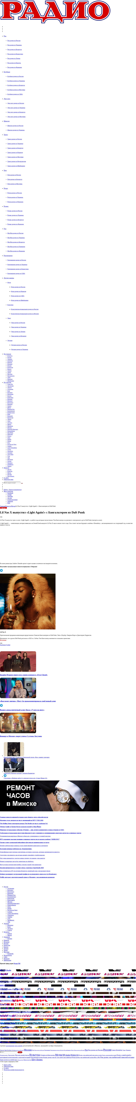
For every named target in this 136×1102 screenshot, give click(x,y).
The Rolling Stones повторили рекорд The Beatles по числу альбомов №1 (24, 823)
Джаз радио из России (18, 322)
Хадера (9, 461)
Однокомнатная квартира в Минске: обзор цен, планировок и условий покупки (25, 836)
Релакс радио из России (14, 211)
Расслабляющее (67, 1050)
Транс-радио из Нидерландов (16, 161)
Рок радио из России (13, 40)
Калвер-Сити (11, 412)
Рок (5, 36)
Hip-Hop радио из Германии (16, 246)
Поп (5, 170)
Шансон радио (27, 1060)
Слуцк (9, 449)
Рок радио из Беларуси (14, 49)
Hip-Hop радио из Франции (16, 251)
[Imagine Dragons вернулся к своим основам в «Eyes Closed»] (18, 671)
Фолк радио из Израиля (18, 291)
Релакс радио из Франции (15, 224)
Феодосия (10, 459)
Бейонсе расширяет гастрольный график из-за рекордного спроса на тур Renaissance (28, 874)
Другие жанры (9, 278)
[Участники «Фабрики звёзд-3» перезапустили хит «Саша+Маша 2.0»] (5, 776)
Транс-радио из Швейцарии (16, 166)
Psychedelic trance (7, 1008)
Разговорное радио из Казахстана (17, 269)
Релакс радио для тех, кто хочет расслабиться (57, 1057)
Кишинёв (10, 416)
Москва (9, 427)
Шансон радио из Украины (16, 130)
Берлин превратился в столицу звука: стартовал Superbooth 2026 (22, 868)
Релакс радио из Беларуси (15, 220)
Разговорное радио (37, 1057)
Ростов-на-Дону (11, 444)
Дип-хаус (7, 99)
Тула (8, 456)
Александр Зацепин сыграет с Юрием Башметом (19, 773)
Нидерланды (10, 376)
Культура (9, 471)
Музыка (9, 474)
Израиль (9, 362)
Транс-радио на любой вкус (8, 1060)
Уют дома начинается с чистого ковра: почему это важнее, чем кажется (22, 858)
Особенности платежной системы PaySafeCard (18, 1012)
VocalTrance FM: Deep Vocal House (13, 1031)
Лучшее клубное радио (47, 1055)
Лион (8, 421)
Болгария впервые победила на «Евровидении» (16, 849)
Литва (9, 372)
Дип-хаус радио (20, 1055)
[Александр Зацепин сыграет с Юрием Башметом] (14, 771)
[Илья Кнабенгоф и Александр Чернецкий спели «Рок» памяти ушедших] (14, 755)
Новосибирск (11, 431)
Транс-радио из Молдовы (15, 157)
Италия (9, 365)
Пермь (9, 441)
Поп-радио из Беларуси (14, 179)
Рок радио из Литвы (13, 58)
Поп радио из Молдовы (14, 184)
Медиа (9, 473)
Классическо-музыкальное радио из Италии (25, 314)
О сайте (6, 478)
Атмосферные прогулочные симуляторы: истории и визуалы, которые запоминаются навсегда (29, 852)
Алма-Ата (10, 384)
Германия (10, 360)
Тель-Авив (10, 454)
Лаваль (9, 419)
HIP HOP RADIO (7, 985)
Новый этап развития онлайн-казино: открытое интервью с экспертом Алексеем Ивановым (37, 997)
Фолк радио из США (17, 296)
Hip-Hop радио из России (15, 233)
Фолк (9, 282)
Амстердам (10, 386)
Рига (8, 442)
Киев (8, 414)
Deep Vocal (4, 1035)
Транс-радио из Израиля (15, 152)
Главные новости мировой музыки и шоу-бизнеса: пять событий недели (24, 817)
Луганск (9, 422)
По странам (7, 354)
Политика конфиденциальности (14, 1070)
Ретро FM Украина (7, 1016)
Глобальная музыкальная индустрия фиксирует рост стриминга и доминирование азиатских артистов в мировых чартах (40, 833)
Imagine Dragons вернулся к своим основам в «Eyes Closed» (24, 675)
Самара (9, 446)
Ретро (6, 188)
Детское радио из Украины (19, 349)
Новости (6, 468)
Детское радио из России (19, 345)
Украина (9, 359)
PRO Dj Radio (5, 970)
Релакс (6, 206)
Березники (10, 394)
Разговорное (8, 256)
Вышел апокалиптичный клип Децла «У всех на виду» (22, 710)
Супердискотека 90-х (8, 1027)
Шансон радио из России (15, 125)
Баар (8, 391)
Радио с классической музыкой (109, 1055)
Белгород (9, 392)
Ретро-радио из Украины (15, 197)
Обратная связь (8, 479)
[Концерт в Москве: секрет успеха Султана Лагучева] (18, 732)
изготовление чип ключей (14, 1046)
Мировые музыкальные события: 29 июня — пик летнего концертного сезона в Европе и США (32, 830)
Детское (9, 340)
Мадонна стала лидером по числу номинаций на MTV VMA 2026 (21, 820)
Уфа (8, 458)
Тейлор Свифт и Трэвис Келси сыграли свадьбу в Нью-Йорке (20, 826)
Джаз (9, 318)
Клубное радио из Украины (16, 81)
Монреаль (10, 426)
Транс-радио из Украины (15, 143)
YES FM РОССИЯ (7, 1001)
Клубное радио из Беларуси (16, 85)
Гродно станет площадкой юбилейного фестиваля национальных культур (24, 842)
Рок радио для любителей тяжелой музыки (117, 1057)
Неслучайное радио (8, 1042)
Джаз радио (11, 1055)
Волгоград (10, 402)
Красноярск (11, 900)
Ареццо (9, 387)
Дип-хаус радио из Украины (16, 107)
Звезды (9, 469)
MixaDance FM (6, 982)
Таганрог (9, 453)
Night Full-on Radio (7, 1023)
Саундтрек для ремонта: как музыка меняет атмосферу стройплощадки (22, 855)
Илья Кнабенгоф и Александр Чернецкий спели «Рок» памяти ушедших (26, 757)
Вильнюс (9, 399)
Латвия (9, 371)
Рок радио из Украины (14, 45)
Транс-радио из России (14, 139)
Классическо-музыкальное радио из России (24, 309)
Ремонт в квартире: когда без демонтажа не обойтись (16, 861)
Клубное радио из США (15, 94)
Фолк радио (20, 1059)
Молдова (9, 374)
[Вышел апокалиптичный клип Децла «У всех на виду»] (1, 706)
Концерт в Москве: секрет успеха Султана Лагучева (21, 736)
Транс (6, 135)
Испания (9, 364)
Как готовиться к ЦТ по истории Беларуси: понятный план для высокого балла (25, 871)
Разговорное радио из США (16, 273)
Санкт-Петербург (12, 447)
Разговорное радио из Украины (17, 264)
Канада (9, 369)
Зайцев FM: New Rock (9, 1038)
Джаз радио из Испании (18, 336)
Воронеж (9, 404)
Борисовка (10, 397)
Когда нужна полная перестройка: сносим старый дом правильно (20, 864)
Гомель (9, 406)
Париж (9, 439)
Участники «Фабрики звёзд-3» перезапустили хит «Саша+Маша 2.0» (25, 778)
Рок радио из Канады (14, 63)
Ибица (9, 407)
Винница (9, 401)
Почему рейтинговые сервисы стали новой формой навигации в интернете (24, 845)
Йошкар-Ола (10, 409)
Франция (9, 379)
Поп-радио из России (14, 175)
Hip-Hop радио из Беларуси (16, 242)
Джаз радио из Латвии (18, 331)
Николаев (10, 434)
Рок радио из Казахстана (15, 54)
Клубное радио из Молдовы (16, 90)
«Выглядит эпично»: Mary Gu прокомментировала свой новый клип (28, 701)
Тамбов (9, 917)
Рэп (5, 229)
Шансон (7, 121)
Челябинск (10, 464)
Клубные (7, 72)
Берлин (9, 396)
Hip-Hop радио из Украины (16, 237)
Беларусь (9, 355)
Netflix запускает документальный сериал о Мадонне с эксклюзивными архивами (27, 877)
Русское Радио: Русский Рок (11, 989)
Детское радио (4, 1055)
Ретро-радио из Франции (15, 202)
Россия (9, 357)
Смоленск (10, 451)
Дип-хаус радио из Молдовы (16, 116)
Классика (10, 305)
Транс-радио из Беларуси (15, 148)
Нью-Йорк (10, 432)
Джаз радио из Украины (18, 327)
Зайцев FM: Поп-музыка (10, 993)
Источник (3, 640)
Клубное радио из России (15, 76)
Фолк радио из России (18, 287)
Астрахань (10, 389)
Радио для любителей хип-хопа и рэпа (90, 1055)
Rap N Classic (5, 1019)
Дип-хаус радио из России (15, 103)
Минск (9, 424)
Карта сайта (7, 1065)
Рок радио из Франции (14, 67)
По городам (7, 382)
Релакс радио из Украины (15, 215)
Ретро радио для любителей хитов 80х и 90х (86, 1057)
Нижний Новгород (12, 429)
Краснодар (10, 417)
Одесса (9, 436)
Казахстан (10, 367)
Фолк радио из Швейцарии (19, 300)
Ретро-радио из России (14, 193)
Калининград (11, 411)
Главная (2, 506)
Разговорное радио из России (16, 260)
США (8, 377)
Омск (8, 437)
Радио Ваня (4, 1004)
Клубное (9, 1050)
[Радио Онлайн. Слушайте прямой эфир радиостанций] (55, 23)
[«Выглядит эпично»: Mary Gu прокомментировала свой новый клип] (18, 697)
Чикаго (9, 466)
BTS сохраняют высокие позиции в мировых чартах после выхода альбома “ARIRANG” (29, 839)
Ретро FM (17, 963)
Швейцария (10, 381)
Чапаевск (9, 463)
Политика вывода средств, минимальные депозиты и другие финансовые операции (33, 978)
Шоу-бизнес (10, 476)
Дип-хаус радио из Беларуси (16, 112)
